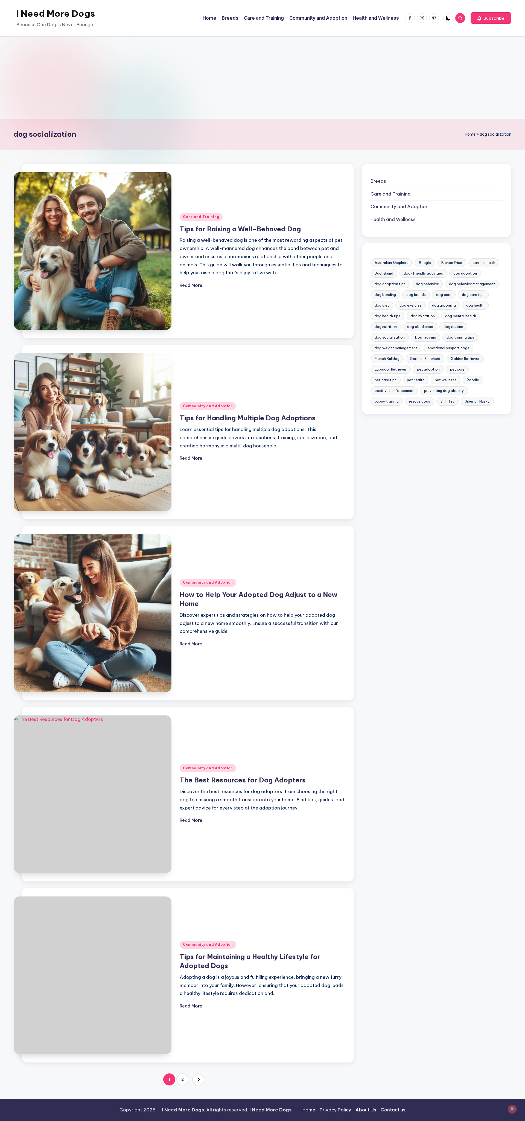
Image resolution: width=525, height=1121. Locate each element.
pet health (415, 380)
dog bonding (385, 294)
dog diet (382, 305)
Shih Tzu (447, 401)
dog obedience (420, 326)
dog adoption (465, 273)
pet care (457, 369)
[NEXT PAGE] (198, 1079)
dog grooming (444, 305)
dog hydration (423, 316)
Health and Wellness (393, 219)
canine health (483, 262)
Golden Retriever (465, 358)
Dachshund (384, 273)
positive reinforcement (394, 390)
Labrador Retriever (391, 369)
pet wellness (445, 380)
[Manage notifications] (512, 1109)
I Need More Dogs (55, 13)
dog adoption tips (390, 284)
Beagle (425, 262)
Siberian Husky (477, 401)
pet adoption (428, 369)
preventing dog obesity (444, 390)
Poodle (473, 380)
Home (470, 134)
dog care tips (473, 294)
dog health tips (387, 316)
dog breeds (416, 294)
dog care (443, 294)
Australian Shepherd (392, 262)
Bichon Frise (451, 262)
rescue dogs (419, 401)
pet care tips (385, 380)
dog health (475, 305)
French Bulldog (387, 358)
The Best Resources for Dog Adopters (243, 780)
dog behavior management (472, 284)
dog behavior (427, 284)
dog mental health (460, 316)
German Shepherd (425, 358)
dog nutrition (386, 326)
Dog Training (425, 337)
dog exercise (410, 305)
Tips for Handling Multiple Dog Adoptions (248, 418)
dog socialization (390, 337)
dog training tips (460, 337)
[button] (491, 18)
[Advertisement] (262, 77)
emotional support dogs (448, 348)
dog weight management (396, 348)
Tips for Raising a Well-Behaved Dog (240, 229)
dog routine (453, 326)
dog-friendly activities (423, 273)
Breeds (378, 181)
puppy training (387, 401)
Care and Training (201, 217)
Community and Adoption (208, 406)
